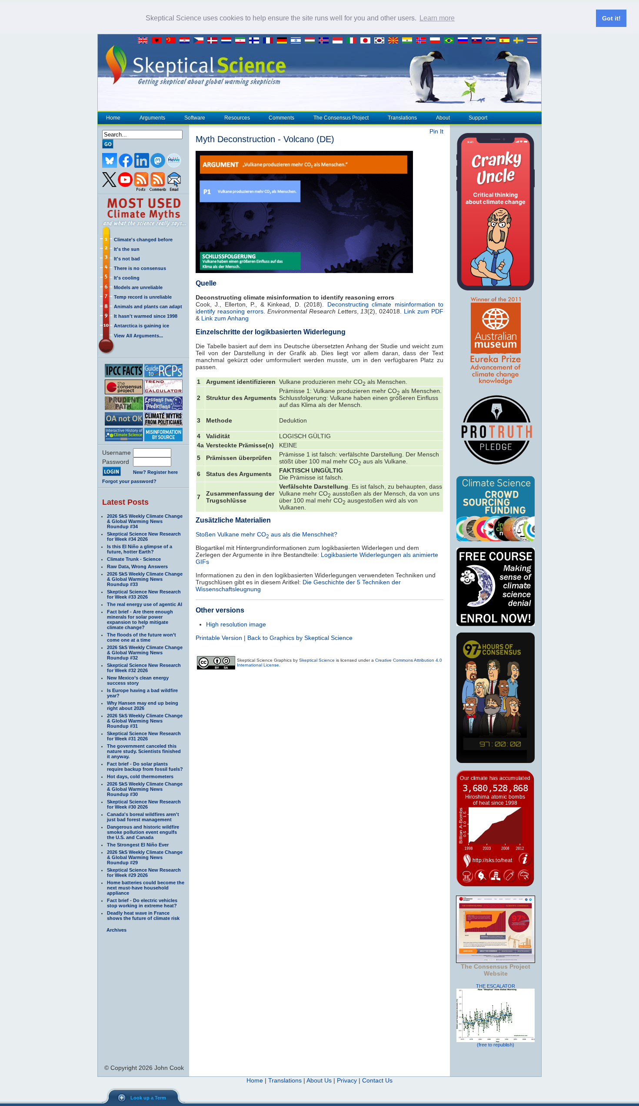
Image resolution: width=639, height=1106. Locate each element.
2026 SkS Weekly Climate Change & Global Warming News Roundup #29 (145, 857)
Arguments (152, 118)
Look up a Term (148, 1097)
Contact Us (377, 1080)
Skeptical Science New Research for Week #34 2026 (144, 536)
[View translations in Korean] (381, 40)
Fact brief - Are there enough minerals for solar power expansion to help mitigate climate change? (140, 619)
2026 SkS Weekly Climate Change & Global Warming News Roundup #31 (145, 721)
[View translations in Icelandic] (326, 40)
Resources (237, 118)
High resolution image (236, 624)
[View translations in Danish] (214, 40)
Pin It (436, 131)
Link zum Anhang (225, 318)
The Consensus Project (341, 118)
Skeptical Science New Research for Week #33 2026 (144, 594)
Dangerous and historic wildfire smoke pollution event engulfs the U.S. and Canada (143, 832)
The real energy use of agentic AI (144, 604)
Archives (116, 930)
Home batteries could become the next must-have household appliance (145, 888)
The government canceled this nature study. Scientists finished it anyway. (144, 751)
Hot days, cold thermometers (140, 776)
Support (478, 118)
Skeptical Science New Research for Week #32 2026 (144, 668)
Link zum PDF (423, 311)
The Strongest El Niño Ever (138, 844)
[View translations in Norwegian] (423, 40)
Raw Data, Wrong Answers (137, 566)
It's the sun (127, 249)
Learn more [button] (437, 18)
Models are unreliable (138, 287)
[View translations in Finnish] (256, 40)
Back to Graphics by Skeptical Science (300, 637)
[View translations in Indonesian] (339, 40)
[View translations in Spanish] (506, 40)
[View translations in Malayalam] (409, 40)
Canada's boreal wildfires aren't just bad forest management (143, 817)
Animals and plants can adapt (148, 306)
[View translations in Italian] (353, 40)
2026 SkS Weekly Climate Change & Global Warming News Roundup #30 (145, 789)
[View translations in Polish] (437, 40)
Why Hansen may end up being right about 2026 (142, 705)
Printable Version (219, 637)
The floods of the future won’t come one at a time (141, 637)
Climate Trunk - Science (134, 559)
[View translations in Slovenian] (492, 40)
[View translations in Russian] (465, 40)
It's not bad (127, 258)
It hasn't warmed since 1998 (145, 316)
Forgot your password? (129, 481)
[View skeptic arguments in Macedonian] (395, 40)
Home (113, 118)
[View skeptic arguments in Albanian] (159, 40)
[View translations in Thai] (533, 40)
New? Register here (155, 472)
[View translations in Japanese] (367, 40)
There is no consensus (140, 268)
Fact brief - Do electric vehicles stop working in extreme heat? (142, 903)
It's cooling (127, 277)
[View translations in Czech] (200, 40)
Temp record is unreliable (143, 297)
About (443, 118)
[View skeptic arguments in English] (145, 40)
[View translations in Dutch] (228, 40)
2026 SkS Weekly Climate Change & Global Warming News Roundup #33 (145, 579)
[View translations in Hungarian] (312, 40)
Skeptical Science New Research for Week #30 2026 (144, 804)
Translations (402, 118)
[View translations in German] (284, 40)
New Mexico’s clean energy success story (138, 680)
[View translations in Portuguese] (451, 40)
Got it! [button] (611, 18)
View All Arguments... (138, 335)
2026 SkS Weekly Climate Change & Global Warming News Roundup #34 (145, 521)
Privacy (347, 1080)
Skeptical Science (317, 660)
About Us (319, 1080)
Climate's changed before (143, 239)
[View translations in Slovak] (479, 40)
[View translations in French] (270, 40)
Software (194, 118)
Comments (281, 118)
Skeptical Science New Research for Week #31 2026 (144, 736)
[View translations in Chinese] (173, 40)
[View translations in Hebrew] (298, 40)
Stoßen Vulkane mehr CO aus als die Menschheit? (266, 534)
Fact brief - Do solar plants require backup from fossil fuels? (145, 766)
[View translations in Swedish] (520, 40)
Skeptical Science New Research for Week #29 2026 (144, 872)
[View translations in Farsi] (242, 40)
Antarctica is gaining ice (141, 325)
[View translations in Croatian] (186, 40)
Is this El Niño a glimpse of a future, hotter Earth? (139, 549)
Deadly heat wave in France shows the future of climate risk (143, 915)
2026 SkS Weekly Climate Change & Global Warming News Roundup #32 (145, 652)
